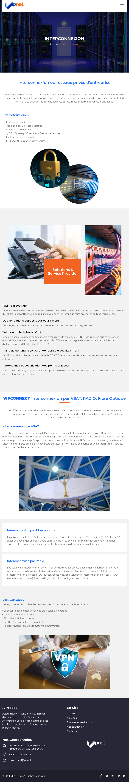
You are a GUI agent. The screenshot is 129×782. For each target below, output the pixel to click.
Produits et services (78, 722)
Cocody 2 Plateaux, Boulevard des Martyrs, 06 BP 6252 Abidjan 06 (27, 747)
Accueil (54, 44)
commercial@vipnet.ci (21, 760)
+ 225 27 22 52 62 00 (20, 754)
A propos (72, 718)
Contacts (72, 731)
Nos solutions (74, 726)
